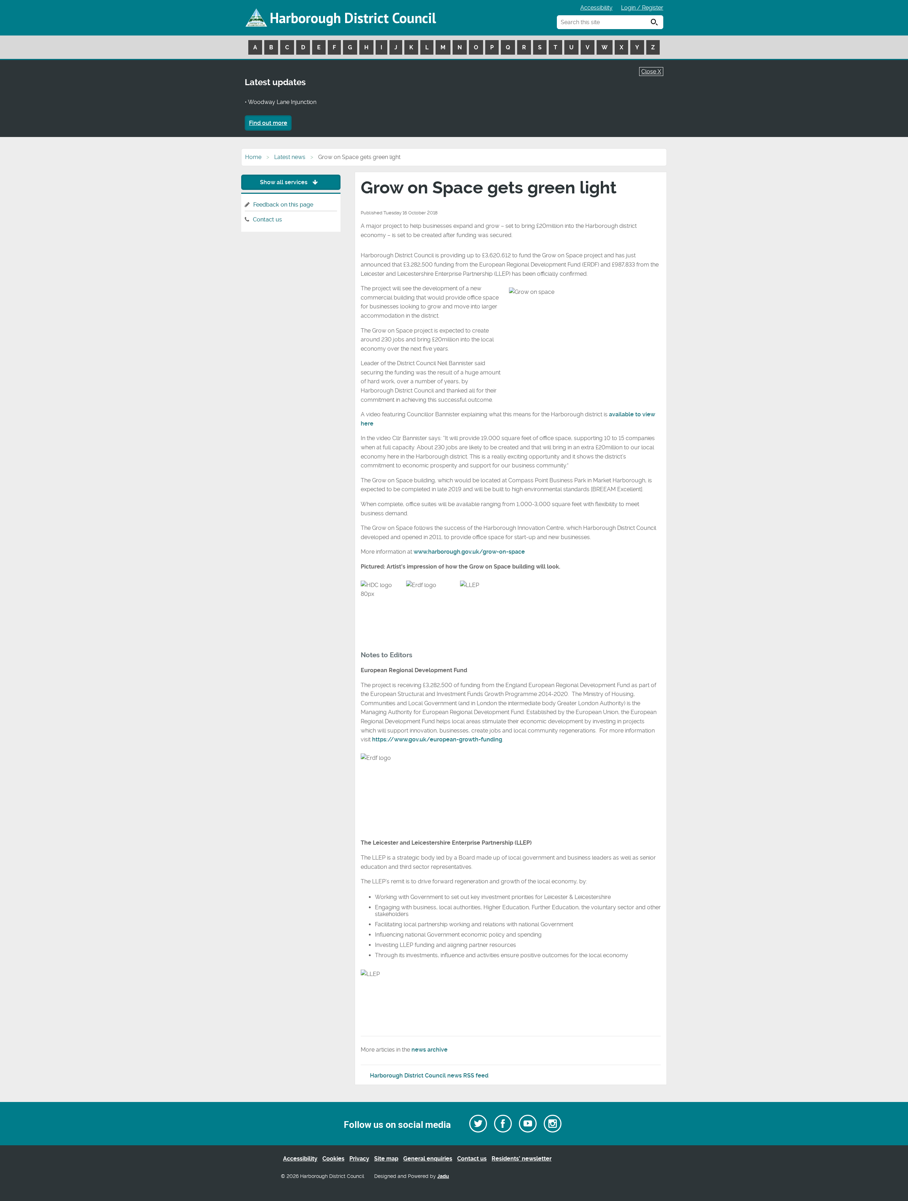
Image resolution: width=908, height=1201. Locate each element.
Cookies (333, 1158)
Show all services (284, 182)
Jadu (443, 1176)
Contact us (267, 219)
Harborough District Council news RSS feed (429, 1075)
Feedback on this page (283, 204)
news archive (429, 1049)
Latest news (289, 157)
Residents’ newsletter (522, 1158)
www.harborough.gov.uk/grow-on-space (469, 551)
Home (253, 157)
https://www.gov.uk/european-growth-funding (437, 739)
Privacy (359, 1158)
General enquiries (427, 1158)
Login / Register (642, 7)
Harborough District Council (353, 18)
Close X (651, 71)
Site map (386, 1158)
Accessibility (596, 7)
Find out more (268, 123)
